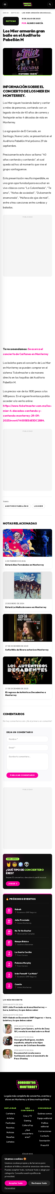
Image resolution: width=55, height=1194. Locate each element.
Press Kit (45, 1145)
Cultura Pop (27, 1125)
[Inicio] (27, 4)
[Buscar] (50, 4)
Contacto (44, 1136)
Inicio (6, 13)
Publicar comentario (22, 775)
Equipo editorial (44, 1118)
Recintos (10, 1127)
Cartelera (10, 1113)
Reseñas (10, 1137)
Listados (10, 1141)
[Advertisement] (27, 247)
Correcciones (44, 1131)
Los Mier (38, 506)
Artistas (10, 1118)
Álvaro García (35, 23)
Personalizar (10, 1188)
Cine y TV (27, 1116)
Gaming (27, 1120)
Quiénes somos (45, 1113)
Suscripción (44, 1140)
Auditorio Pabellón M (16, 506)
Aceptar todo (16, 1183)
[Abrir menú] (5, 4)
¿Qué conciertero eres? (27, 1133)
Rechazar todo (39, 1183)
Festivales (10, 1123)
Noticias (15, 13)
